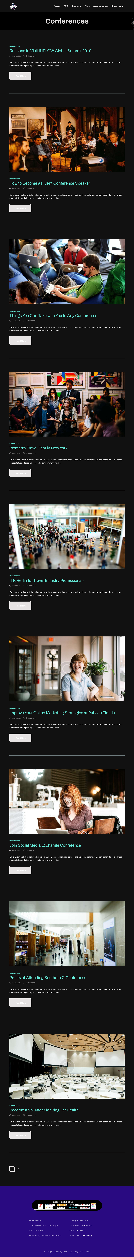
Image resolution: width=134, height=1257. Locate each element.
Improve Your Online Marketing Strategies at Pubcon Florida (62, 713)
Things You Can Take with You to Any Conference (52, 316)
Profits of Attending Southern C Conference (47, 978)
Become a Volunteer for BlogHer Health (44, 1110)
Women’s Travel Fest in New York (38, 448)
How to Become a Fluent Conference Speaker (49, 183)
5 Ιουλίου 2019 (16, 321)
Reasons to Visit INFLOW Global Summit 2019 (50, 51)
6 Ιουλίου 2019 (16, 56)
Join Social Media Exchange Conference (45, 845)
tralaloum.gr (86, 1225)
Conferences (14, 46)
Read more (21, 76)
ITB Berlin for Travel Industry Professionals (46, 580)
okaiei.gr (80, 1230)
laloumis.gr (87, 1235)
